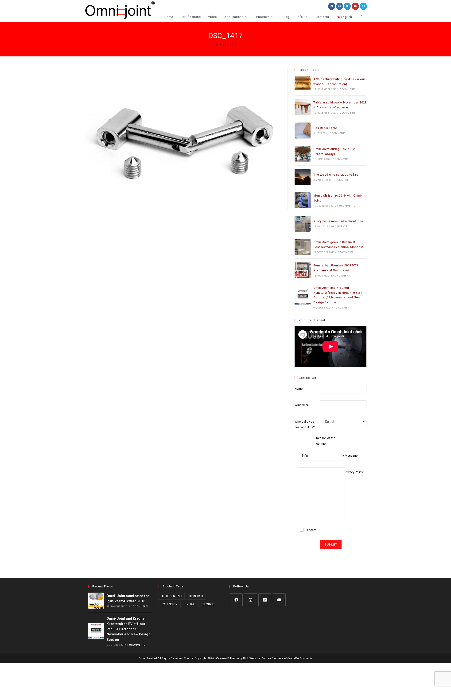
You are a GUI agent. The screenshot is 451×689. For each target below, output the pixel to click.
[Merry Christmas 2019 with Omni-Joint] (303, 200)
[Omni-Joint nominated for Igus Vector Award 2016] (96, 601)
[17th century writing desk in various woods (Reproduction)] (303, 84)
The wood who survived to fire (335, 174)
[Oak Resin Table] (303, 131)
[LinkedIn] (264, 599)
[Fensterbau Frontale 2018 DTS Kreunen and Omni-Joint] (303, 270)
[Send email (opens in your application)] (363, 6)
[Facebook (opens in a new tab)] (331, 6)
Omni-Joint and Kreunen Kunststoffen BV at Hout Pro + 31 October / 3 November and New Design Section (128, 629)
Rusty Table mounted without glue (338, 221)
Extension (170, 604)
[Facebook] (236, 599)
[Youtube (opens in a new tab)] (355, 6)
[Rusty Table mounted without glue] (303, 224)
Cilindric (196, 596)
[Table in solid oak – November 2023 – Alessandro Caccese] (303, 107)
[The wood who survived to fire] (303, 177)
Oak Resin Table (325, 128)
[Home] (216, 44)
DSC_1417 (229, 44)
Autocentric (172, 596)
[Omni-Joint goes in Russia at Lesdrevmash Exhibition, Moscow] (303, 247)
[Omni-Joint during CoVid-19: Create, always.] (303, 154)
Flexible (208, 604)
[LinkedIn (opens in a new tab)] (347, 6)
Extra (189, 604)
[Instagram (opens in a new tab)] (339, 6)
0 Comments (347, 89)
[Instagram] (250, 599)
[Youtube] (279, 599)
